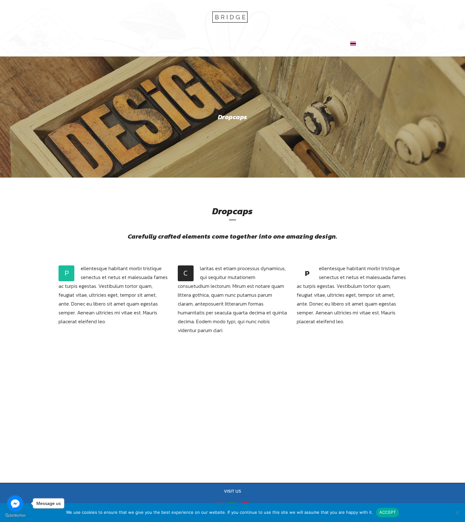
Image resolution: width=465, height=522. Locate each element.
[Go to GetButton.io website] (15, 515)
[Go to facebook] (15, 503)
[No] (457, 512)
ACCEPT (387, 512)
